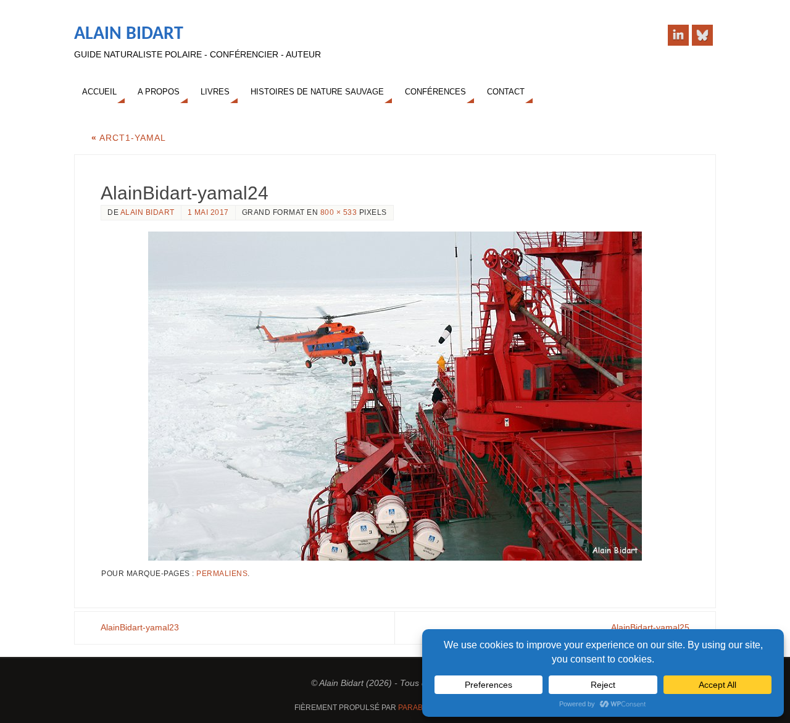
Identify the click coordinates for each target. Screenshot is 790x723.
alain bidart (147, 212)
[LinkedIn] (678, 35)
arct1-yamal (128, 138)
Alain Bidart (128, 34)
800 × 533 (338, 212)
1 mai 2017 (208, 212)
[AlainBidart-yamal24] (395, 396)
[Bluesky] (702, 35)
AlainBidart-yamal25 (650, 627)
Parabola (417, 707)
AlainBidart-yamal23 (140, 627)
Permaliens (221, 573)
